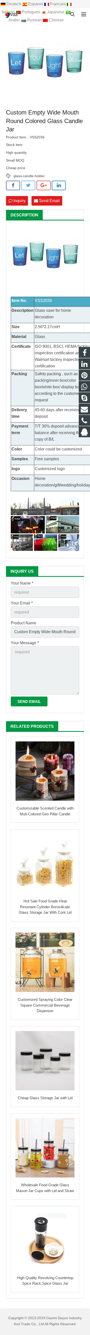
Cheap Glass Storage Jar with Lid (45, 1098)
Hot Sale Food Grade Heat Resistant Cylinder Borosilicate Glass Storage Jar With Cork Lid (45, 906)
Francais (57, 4)
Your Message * (25, 643)
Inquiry (19, 201)
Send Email (49, 201)
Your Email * (22, 603)
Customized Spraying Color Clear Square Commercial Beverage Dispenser (45, 1005)
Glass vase (44, 310)
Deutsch (14, 4)
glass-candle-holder (29, 176)
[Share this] (13, 185)
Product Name (23, 623)
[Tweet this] (28, 185)
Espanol (35, 4)
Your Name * (22, 583)
